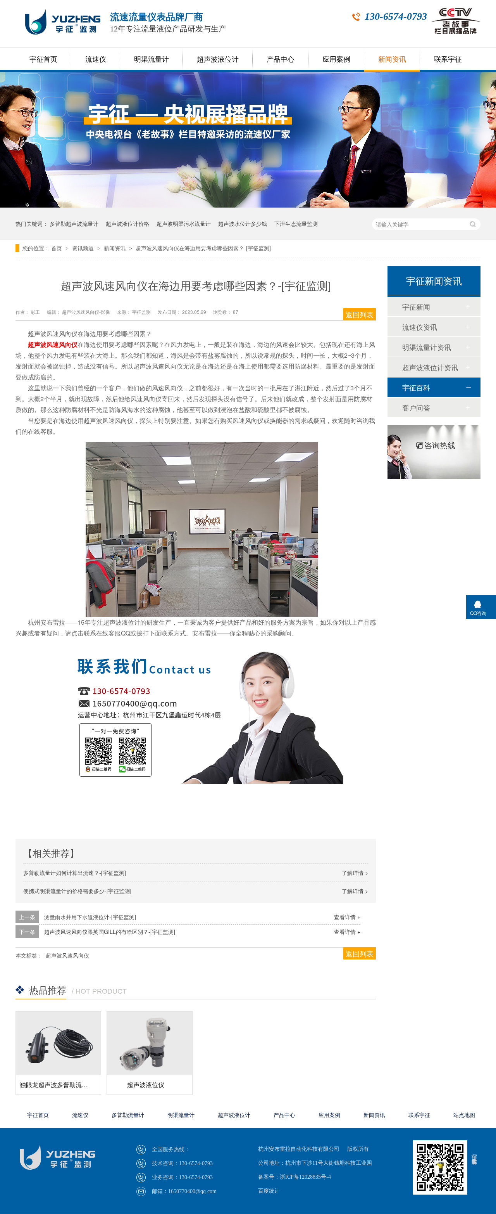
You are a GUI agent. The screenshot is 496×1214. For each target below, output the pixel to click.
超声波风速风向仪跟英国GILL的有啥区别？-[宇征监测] (109, 931)
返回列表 (360, 314)
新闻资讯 (392, 59)
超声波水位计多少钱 (242, 223)
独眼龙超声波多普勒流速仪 (57, 1084)
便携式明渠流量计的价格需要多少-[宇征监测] (77, 891)
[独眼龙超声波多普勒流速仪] (58, 1043)
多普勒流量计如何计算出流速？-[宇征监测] (74, 872)
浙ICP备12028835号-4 (305, 1177)
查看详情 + (347, 917)
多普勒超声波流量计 (74, 223)
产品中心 (280, 59)
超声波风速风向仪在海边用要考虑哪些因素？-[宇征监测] (203, 248)
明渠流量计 (151, 59)
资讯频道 (83, 248)
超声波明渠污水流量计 (184, 223)
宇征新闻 (416, 306)
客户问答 (416, 407)
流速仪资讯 (419, 327)
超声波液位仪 (145, 1084)
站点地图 (464, 1115)
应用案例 (336, 59)
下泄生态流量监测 (296, 223)
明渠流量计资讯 (426, 347)
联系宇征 (448, 59)
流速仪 (95, 59)
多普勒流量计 (128, 1115)
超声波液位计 (218, 59)
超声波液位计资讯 (430, 367)
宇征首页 (43, 59)
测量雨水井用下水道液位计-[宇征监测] (90, 917)
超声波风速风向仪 (67, 955)
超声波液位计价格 (127, 223)
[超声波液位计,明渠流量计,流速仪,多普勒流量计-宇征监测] (76, 1149)
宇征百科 (416, 387)
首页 (57, 248)
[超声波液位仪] (149, 1043)
